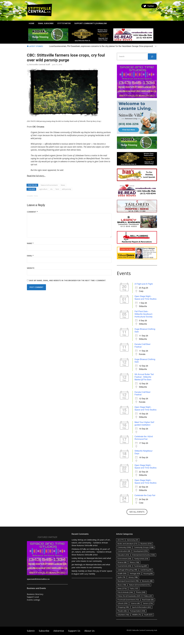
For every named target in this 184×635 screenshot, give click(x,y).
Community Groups (143, 547)
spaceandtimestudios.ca (38, 579)
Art (121, 540)
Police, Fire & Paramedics (129, 596)
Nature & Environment (49, 185)
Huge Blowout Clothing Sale (145, 330)
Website (30, 268)
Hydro (121, 577)
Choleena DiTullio (79, 549)
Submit (31, 630)
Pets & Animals (125, 592)
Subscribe (44, 630)
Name (30, 243)
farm (57, 189)
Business (146, 543)
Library (133, 577)
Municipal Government (128, 581)
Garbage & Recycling (127, 570)
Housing (148, 573)
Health (122, 573)
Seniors (148, 603)
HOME (31, 23)
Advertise (58, 630)
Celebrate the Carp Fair (145, 495)
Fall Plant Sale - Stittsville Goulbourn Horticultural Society (143, 314)
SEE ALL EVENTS (136, 511)
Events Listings (33, 599)
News (63, 185)
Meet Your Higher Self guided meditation (144, 423)
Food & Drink (124, 566)
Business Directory (35, 594)
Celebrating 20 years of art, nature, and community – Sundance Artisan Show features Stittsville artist (91, 542)
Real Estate (148, 599)
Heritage (135, 573)
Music (122, 585)
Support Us (74, 630)
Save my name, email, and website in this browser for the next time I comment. (67, 280)
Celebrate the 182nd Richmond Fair (144, 437)
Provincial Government (128, 599)
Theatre (122, 611)
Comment (32, 212)
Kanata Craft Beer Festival (142, 345)
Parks (134, 588)
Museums (147, 581)
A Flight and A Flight (144, 283)
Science (135, 603)
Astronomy (132, 540)
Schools (122, 603)
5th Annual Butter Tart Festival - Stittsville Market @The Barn (144, 377)
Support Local (33, 597)
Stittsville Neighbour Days (143, 452)
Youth (148, 614)
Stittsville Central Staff (39, 64)
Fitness (134, 562)
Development (140, 551)
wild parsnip (66, 189)
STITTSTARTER (64, 23)
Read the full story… (36, 175)
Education (123, 555)
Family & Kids (141, 558)
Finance (122, 562)
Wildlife (136, 614)
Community (124, 547)
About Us (89, 630)
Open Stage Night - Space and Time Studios (145, 297)
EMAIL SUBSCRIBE (46, 23)
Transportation (137, 611)
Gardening (145, 570)
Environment (124, 558)
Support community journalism (90, 23)
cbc (51, 189)
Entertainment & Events (143, 555)
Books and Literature (127, 543)
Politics (148, 596)
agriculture (43, 189)
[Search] (152, 56)
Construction (124, 551)
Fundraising (140, 566)
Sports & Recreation (141, 607)
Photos (140, 592)
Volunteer (123, 614)
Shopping (123, 607)
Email (30, 255)
